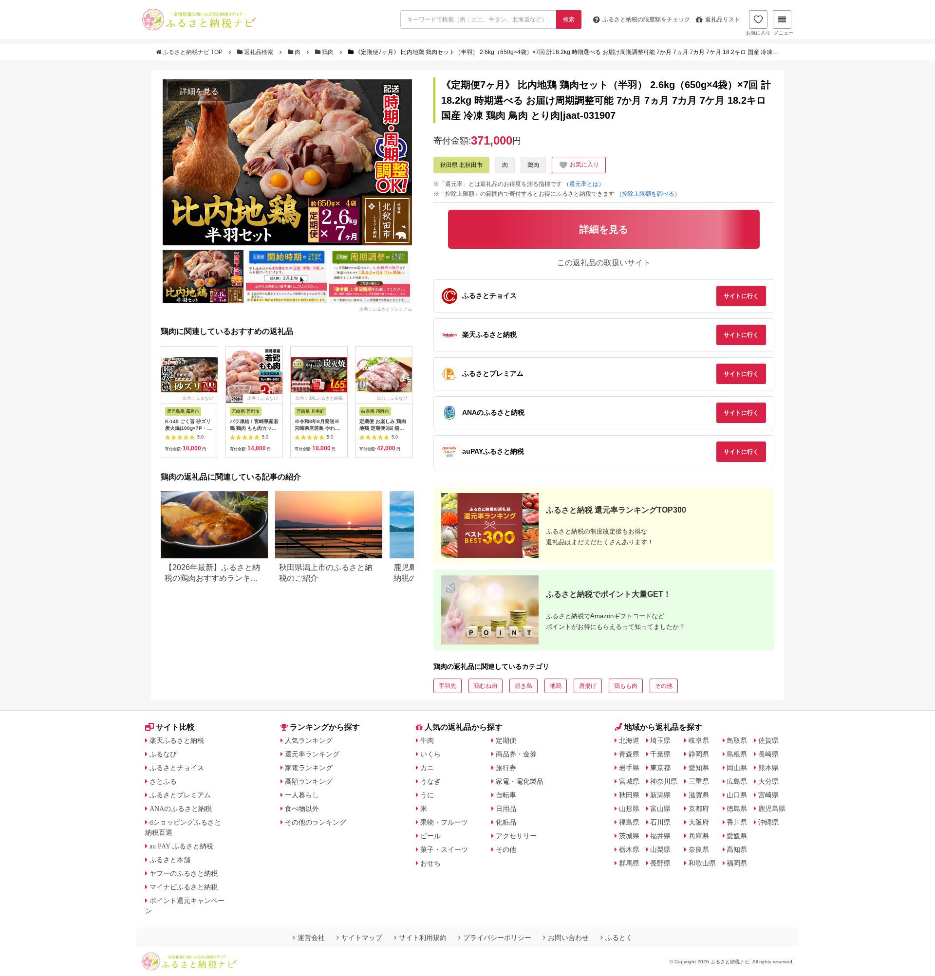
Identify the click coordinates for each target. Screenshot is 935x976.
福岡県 (737, 863)
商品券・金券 (516, 754)
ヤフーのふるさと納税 (184, 873)
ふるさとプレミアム (180, 795)
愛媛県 (737, 835)
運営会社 (311, 937)
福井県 (660, 835)
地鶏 (555, 685)
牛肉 (427, 740)
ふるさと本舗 (170, 859)
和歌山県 (702, 863)
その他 (664, 685)
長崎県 (768, 754)
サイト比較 (175, 727)
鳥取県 (737, 740)
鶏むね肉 (485, 685)
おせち (430, 863)
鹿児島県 (771, 808)
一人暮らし (302, 795)
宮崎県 (768, 795)
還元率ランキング (312, 754)
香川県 (737, 822)
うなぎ (430, 781)
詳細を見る (199, 91)
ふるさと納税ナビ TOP (192, 52)
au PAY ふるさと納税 (181, 846)
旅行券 (506, 767)
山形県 (629, 808)
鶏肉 (327, 52)
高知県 (737, 849)
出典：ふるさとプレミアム (385, 308)
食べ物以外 (302, 808)
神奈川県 (663, 781)
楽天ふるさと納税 (177, 740)
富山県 (660, 808)
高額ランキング (309, 781)
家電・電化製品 (519, 781)
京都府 (699, 808)
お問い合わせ (568, 937)
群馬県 (629, 863)
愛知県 (699, 767)
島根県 (737, 754)
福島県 (629, 822)
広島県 (737, 781)
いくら (430, 754)
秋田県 (629, 795)
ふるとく (619, 937)
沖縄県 (768, 822)
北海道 (629, 740)
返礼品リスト (722, 19)
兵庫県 (699, 835)
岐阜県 (699, 740)
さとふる (163, 781)
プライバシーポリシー (497, 937)
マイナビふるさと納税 (184, 887)
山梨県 (660, 849)
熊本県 (768, 767)
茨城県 (629, 835)
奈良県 (699, 849)
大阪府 (699, 822)
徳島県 (737, 808)
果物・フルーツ (444, 822)
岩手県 (629, 767)
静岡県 (699, 754)
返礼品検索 (259, 52)
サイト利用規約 (423, 937)
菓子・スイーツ (444, 849)
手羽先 (447, 685)
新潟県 (660, 795)
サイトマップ (361, 937)
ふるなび (163, 754)
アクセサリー (516, 835)
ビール (430, 835)
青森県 (629, 754)
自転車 (506, 795)
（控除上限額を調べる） (648, 193)
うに (427, 795)
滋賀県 (699, 795)
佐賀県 (768, 740)
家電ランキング (309, 767)
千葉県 (660, 754)
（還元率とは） (583, 184)
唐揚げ (588, 685)
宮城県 (629, 781)
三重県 (699, 781)
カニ (427, 767)
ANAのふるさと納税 (181, 808)
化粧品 (506, 822)
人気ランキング (309, 740)
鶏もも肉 (625, 685)
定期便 (506, 740)
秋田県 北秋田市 (461, 165)
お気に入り (758, 33)
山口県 (737, 795)
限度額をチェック (646, 19)
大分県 (768, 781)
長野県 (660, 863)
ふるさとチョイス (177, 767)
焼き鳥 (523, 685)
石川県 (660, 822)
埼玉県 (660, 740)
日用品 (506, 808)
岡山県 (737, 767)
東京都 (660, 767)
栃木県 (629, 849)
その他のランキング (315, 822)
